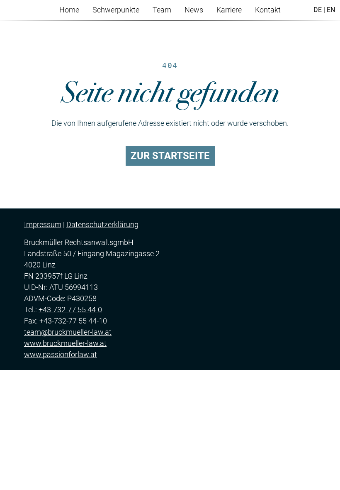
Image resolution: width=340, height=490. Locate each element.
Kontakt (268, 9)
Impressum (42, 224)
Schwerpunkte (115, 9)
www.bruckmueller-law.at (65, 343)
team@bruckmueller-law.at (68, 332)
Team (162, 9)
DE (317, 10)
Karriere (229, 9)
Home (69, 9)
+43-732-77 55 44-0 (70, 309)
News (194, 9)
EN (331, 10)
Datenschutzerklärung (102, 224)
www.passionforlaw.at (60, 354)
